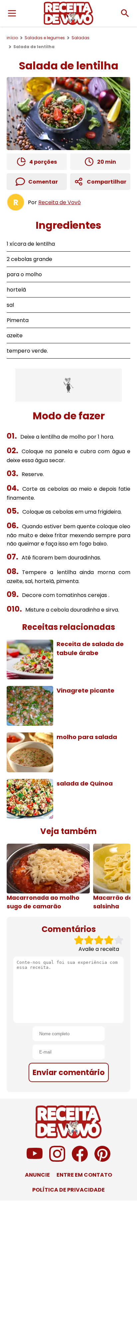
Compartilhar (106, 182)
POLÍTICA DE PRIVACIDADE (68, 1190)
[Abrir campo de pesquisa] (125, 13)
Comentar (43, 182)
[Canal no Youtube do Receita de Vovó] (35, 1160)
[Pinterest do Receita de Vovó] (102, 1160)
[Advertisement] (68, 385)
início (12, 38)
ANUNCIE (37, 1175)
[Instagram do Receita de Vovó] (57, 1160)
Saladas (80, 38)
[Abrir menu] (12, 13)
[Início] (68, 13)
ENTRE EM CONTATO (84, 1175)
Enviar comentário (69, 1072)
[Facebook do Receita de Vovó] (80, 1160)
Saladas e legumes (45, 38)
